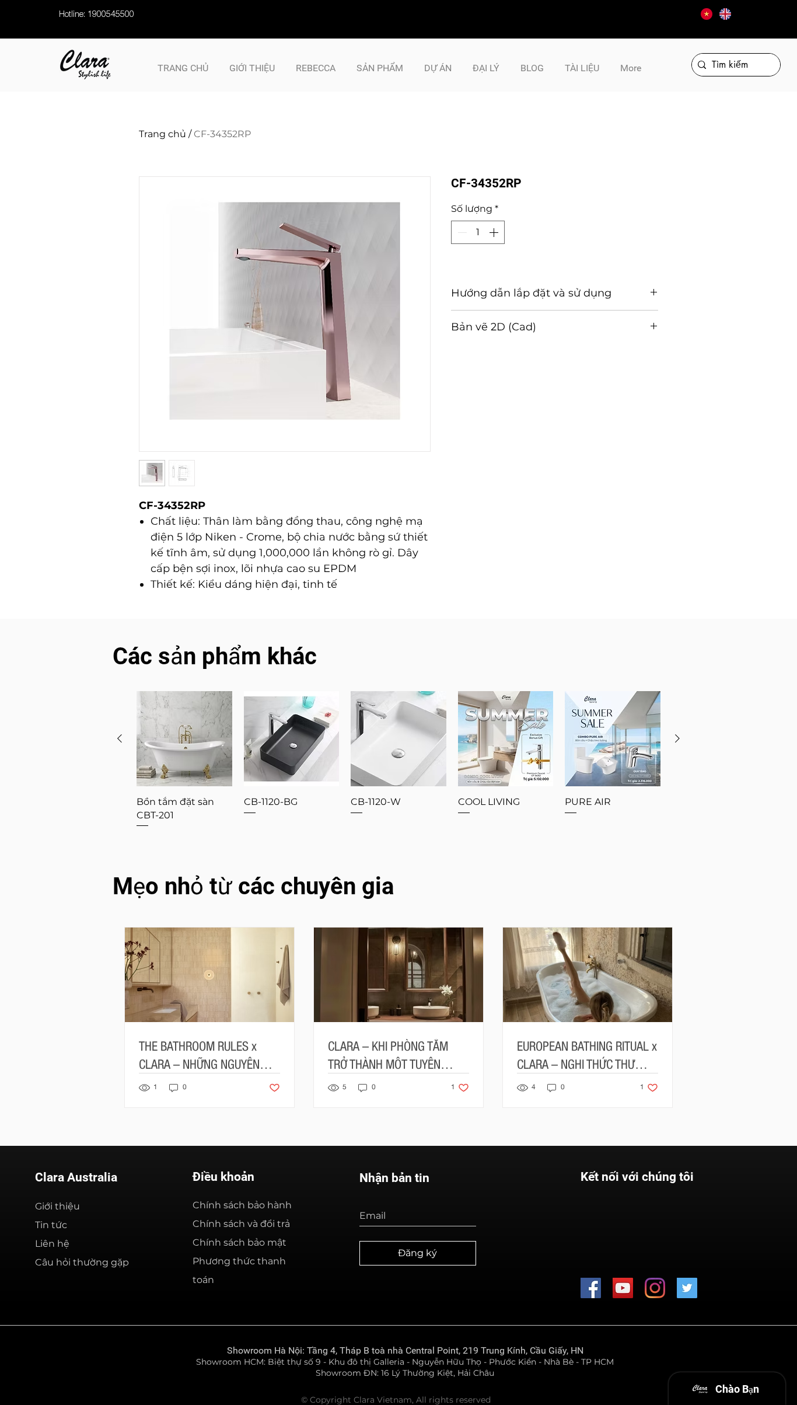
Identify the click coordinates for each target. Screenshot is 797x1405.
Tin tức (51, 1224)
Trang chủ (162, 134)
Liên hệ (52, 1243)
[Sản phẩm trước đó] (120, 738)
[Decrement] (461, 232)
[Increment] (495, 232)
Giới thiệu (57, 1206)
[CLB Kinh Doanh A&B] (687, 1288)
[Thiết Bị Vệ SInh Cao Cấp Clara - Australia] (591, 1288)
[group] (398, 760)
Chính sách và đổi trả (241, 1223)
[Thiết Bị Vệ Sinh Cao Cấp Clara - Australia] (623, 1288)
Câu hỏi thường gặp (82, 1262)
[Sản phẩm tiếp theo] (677, 738)
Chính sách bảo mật (239, 1242)
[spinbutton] (478, 232)
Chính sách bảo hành (242, 1205)
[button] (582, 63)
